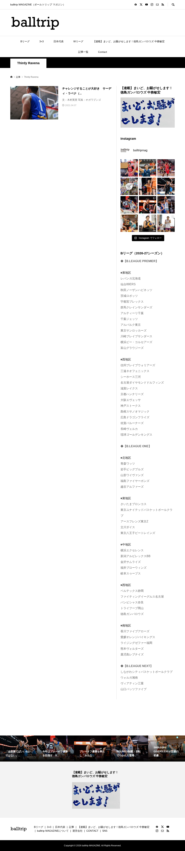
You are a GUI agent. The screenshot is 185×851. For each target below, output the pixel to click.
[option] (18, 748)
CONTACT (92, 830)
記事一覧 (83, 51)
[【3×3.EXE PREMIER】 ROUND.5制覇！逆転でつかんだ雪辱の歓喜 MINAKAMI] (166, 204)
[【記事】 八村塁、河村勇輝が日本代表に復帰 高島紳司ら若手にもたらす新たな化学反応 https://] (166, 168)
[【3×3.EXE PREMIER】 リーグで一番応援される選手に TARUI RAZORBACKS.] (129, 168)
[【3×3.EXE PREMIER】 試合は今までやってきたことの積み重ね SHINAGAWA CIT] (147, 223)
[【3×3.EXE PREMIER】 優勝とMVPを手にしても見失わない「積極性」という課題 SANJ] (166, 223)
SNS (104, 830)
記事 (71, 827)
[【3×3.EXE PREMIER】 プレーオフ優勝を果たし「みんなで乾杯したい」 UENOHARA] (147, 204)
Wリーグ (78, 41)
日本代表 (58, 41)
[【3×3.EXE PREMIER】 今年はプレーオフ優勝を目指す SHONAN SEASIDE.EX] (129, 204)
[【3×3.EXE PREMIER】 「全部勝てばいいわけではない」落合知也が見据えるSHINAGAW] (166, 186)
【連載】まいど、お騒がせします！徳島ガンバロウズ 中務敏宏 (129, 41)
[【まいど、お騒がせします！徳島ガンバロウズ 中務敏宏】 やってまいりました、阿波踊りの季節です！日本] (129, 186)
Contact (102, 51)
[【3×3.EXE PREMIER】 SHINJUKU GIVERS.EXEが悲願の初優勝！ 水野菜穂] (129, 223)
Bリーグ (25, 41)
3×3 (41, 41)
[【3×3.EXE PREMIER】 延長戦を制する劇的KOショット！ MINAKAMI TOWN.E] (147, 168)
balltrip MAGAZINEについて (53, 830)
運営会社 (77, 830)
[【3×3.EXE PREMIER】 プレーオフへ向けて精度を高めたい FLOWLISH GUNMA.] (147, 186)
